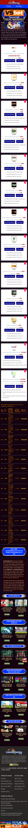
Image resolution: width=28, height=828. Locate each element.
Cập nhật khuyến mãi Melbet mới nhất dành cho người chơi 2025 (7, 685)
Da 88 (3, 770)
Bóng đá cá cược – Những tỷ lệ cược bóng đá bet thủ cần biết (7, 636)
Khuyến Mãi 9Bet (9, 386)
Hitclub (8, 770)
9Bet (4, 379)
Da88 (9, 768)
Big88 (25, 768)
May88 (4, 217)
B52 (22, 768)
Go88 (18, 768)
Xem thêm (7, 614)
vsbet (5, 53)
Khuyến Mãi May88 (9, 60)
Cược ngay (19, 60)
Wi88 (8, 325)
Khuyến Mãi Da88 (9, 357)
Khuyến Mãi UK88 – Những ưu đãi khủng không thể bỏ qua (21, 685)
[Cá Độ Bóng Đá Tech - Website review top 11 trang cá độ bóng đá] (14, 2)
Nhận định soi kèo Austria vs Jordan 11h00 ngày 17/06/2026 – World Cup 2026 (7, 609)
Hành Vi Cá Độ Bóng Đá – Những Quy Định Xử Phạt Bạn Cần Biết (21, 710)
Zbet (7, 190)
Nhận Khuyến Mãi (9, 87)
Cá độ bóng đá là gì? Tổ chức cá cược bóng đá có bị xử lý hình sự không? (7, 735)
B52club (14, 768)
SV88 (6, 109)
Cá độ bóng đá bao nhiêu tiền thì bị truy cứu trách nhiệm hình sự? (7, 711)
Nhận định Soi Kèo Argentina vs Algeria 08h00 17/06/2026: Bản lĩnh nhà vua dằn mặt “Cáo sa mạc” (21, 610)
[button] (2, 2)
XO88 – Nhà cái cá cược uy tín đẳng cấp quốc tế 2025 (21, 659)
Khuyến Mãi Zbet (9, 195)
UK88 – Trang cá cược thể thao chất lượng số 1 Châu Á (7, 659)
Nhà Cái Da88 (5, 352)
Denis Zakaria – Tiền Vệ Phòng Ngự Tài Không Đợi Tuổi (21, 734)
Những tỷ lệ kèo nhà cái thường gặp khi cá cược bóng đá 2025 (21, 636)
